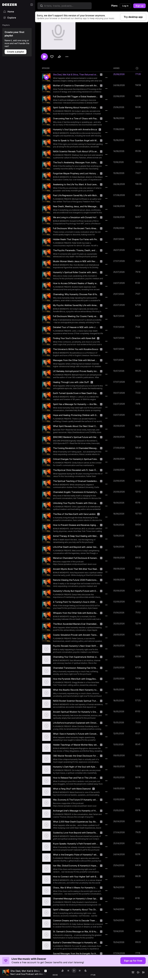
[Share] (59, 56)
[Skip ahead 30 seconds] (85, 970)
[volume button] (138, 972)
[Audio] (143, 972)
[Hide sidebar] (31, 4)
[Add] (51, 56)
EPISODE (46, 68)
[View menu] (66, 56)
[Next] (79, 970)
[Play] (74, 970)
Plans (114, 5)
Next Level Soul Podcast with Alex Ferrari (30, 974)
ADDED (116, 68)
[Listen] (44, 56)
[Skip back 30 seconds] (62, 970)
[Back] (68, 970)
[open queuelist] (133, 972)
